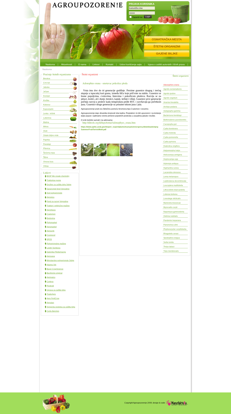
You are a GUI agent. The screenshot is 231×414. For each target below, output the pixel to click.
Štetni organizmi (181, 76)
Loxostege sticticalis (172, 198)
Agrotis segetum (170, 98)
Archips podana (170, 107)
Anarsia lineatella (170, 102)
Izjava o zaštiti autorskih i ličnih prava (166, 64)
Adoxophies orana (171, 85)
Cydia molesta (169, 133)
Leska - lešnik (49, 113)
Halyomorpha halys (171, 150)
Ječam (46, 92)
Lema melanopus (170, 177)
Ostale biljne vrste (50, 135)
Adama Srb (51, 265)
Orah (45, 131)
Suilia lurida (168, 242)
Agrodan (50, 303)
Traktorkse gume (54, 180)
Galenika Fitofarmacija (56, 252)
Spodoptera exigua (171, 238)
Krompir (46, 96)
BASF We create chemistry (58, 176)
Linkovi (96, 64)
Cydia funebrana (170, 129)
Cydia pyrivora (169, 142)
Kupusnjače (48, 109)
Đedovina (51, 218)
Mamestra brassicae (172, 203)
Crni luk (46, 83)
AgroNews (51, 210)
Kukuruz (46, 105)
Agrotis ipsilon (169, 93)
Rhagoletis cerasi (170, 234)
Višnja (46, 166)
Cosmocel (51, 235)
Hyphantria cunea (171, 168)
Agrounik (50, 231)
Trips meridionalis (171, 251)
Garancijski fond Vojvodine (58, 189)
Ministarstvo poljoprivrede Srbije (60, 260)
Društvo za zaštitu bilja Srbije (59, 185)
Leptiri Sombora (53, 248)
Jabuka (46, 87)
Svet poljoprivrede (54, 193)
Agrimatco (51, 277)
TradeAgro (51, 294)
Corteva (50, 282)
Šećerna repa (49, 153)
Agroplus (50, 197)
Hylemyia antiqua (170, 163)
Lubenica (47, 118)
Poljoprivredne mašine (56, 244)
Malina (46, 122)
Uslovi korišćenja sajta (131, 64)
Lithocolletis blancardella (174, 190)
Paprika (46, 140)
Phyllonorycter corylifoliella (174, 229)
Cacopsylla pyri (170, 124)
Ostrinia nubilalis (170, 216)
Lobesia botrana (170, 194)
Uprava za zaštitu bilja (56, 290)
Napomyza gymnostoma (174, 212)
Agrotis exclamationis (172, 89)
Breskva (46, 78)
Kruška (46, 100)
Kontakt (109, 64)
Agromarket (52, 227)
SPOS (49, 239)
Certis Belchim (53, 311)
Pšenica (46, 148)
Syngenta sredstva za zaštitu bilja (61, 307)
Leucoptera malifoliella (173, 185)
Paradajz (47, 144)
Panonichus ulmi (170, 225)
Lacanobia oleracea (172, 172)
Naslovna (50, 64)
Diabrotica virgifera (171, 146)
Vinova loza (48, 162)
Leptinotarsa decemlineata (174, 181)
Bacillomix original (54, 273)
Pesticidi (50, 286)
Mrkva (45, 126)
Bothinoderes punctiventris (174, 120)
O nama (82, 64)
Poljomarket (52, 222)
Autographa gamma (171, 111)
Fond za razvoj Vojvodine (57, 201)
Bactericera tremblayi (172, 115)
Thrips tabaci (168, 247)
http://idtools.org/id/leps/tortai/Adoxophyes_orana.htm (108, 122)
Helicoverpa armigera (172, 155)
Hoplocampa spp (170, 159)
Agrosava (51, 256)
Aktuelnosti (66, 64)
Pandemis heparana (172, 220)
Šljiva (45, 157)
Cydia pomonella (170, 137)
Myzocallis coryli (170, 207)
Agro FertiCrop (53, 298)
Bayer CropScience (55, 269)
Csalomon (51, 214)
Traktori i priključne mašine (58, 206)
